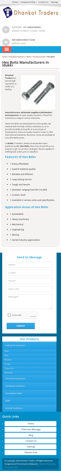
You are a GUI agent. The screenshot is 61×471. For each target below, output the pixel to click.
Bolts (7, 351)
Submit (20, 325)
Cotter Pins (9, 368)
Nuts (6, 355)
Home (14, 2)
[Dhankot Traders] (30, 20)
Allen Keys (9, 372)
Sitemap (54, 2)
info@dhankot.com (23, 39)
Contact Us (43, 2)
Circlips (8, 364)
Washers (8, 360)
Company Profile (27, 2)
